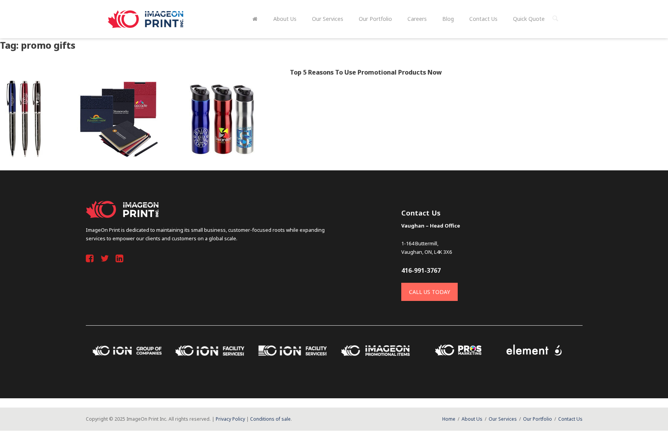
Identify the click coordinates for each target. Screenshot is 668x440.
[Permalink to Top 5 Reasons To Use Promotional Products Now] (131, 119)
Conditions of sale (270, 419)
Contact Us (570, 419)
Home (448, 419)
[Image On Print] (146, 19)
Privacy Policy (230, 419)
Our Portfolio (537, 419)
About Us (472, 419)
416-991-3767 (421, 270)
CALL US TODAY (429, 292)
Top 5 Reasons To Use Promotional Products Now (366, 72)
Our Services (503, 419)
